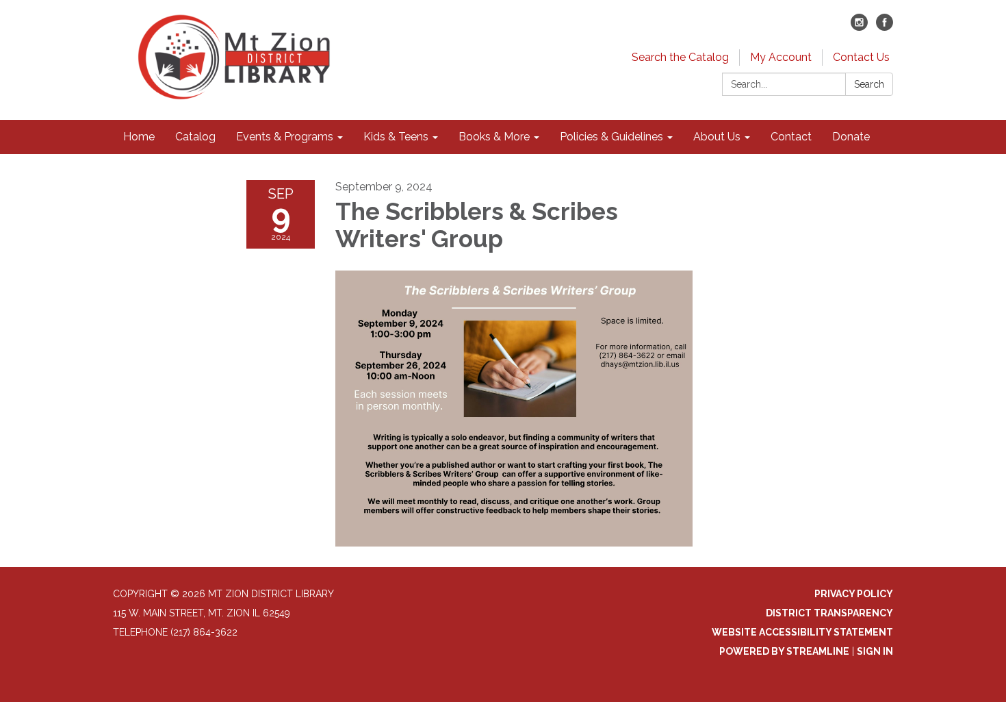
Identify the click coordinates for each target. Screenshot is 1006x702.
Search (869, 84)
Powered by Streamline (784, 651)
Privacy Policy (853, 593)
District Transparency (829, 612)
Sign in (875, 651)
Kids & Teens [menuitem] (395, 136)
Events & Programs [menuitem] (284, 136)
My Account (781, 57)
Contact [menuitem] (791, 136)
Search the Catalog (680, 57)
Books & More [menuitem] (494, 136)
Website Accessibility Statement (802, 632)
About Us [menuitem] (716, 136)
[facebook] (884, 27)
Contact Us (861, 57)
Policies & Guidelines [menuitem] (611, 136)
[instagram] (859, 27)
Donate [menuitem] (851, 136)
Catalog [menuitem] (195, 136)
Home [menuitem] (139, 136)
